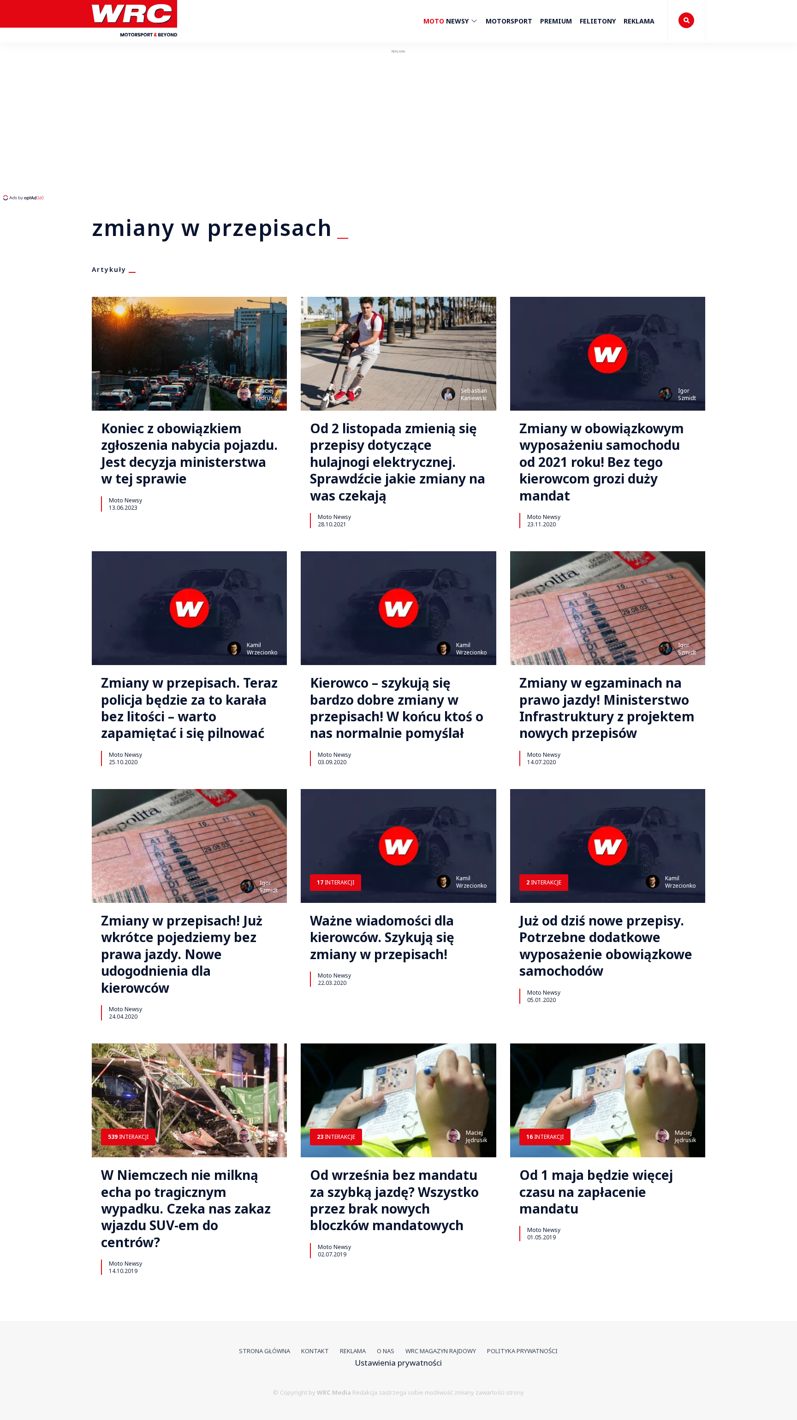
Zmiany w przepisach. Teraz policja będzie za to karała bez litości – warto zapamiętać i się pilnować (189, 708)
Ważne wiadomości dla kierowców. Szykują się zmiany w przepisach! (382, 937)
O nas (385, 1351)
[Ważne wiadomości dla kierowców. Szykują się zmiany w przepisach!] (398, 846)
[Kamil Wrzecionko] (234, 648)
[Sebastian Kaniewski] (448, 394)
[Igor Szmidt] (665, 394)
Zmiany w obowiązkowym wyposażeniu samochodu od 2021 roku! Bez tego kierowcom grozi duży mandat (601, 462)
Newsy (446, 21)
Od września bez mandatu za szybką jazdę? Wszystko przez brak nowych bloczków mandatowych (394, 1200)
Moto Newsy (125, 500)
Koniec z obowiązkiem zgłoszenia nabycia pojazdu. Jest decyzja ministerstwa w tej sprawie (189, 453)
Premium (556, 21)
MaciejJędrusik (267, 394)
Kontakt (315, 1351)
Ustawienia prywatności (398, 1362)
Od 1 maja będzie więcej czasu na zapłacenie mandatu (596, 1192)
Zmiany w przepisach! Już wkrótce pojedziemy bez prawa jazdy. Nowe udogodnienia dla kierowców (181, 954)
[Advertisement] (173, 124)
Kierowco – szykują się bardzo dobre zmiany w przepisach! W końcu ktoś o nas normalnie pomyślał (396, 708)
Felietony (598, 21)
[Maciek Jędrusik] (244, 394)
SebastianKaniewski (474, 394)
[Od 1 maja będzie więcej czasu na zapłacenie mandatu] (607, 1100)
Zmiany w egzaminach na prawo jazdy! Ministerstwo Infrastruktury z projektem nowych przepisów (607, 708)
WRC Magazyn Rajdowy (440, 1351)
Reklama (639, 21)
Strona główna (264, 1351)
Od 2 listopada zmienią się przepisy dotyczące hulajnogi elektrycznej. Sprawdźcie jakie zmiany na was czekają (397, 462)
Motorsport (509, 21)
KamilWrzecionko (262, 648)
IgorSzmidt (687, 394)
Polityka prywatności (522, 1351)
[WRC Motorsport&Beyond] (134, 40)
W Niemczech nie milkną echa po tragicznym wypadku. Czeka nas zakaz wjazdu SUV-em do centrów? (186, 1208)
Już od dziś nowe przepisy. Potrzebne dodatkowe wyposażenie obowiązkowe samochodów (605, 945)
